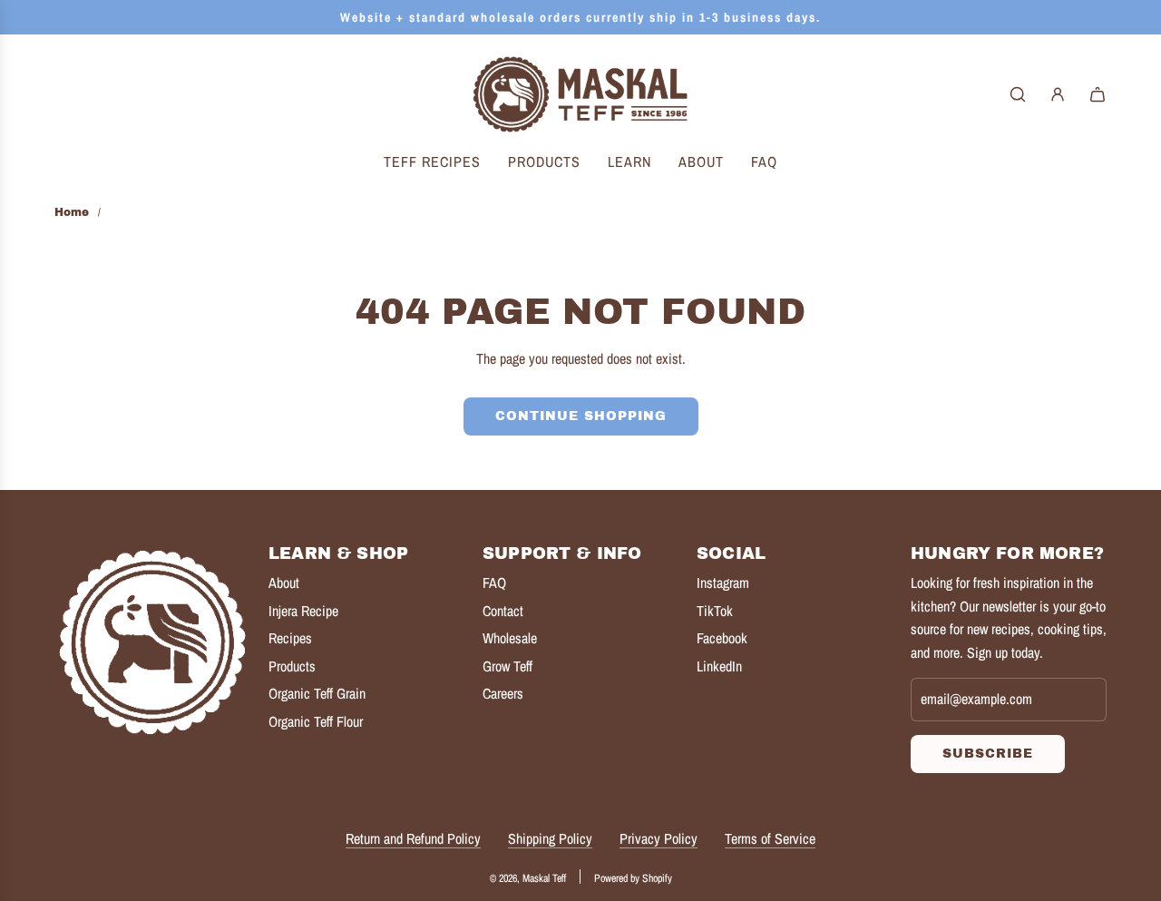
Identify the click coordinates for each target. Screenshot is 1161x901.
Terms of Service (770, 838)
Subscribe (987, 753)
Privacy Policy (659, 838)
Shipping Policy (550, 838)
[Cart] (1097, 94)
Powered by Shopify (633, 878)
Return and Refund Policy (413, 838)
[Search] (1018, 94)
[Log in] (1058, 94)
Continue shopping (581, 416)
